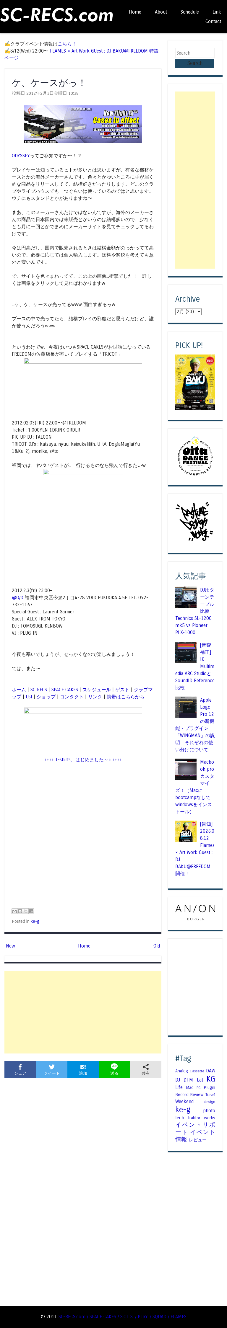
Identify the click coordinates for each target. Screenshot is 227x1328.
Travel (210, 1094)
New (10, 946)
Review (197, 1094)
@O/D (17, 597)
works (209, 1117)
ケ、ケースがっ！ (49, 82)
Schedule (190, 12)
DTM (188, 1080)
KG (211, 1079)
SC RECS (38, 689)
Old (156, 946)
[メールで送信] (14, 911)
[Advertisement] (82, 1012)
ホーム (19, 689)
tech (179, 1117)
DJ (177, 1080)
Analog (181, 1071)
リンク (95, 697)
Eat (200, 1080)
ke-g (35, 921)
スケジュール (96, 689)
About (161, 12)
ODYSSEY (21, 156)
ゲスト (122, 689)
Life (179, 1087)
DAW (210, 1071)
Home (135, 12)
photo (209, 1110)
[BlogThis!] (20, 911)
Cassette (197, 1071)
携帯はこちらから (126, 697)
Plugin (209, 1087)
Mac (189, 1087)
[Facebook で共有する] (31, 911)
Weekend (184, 1101)
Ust (29, 697)
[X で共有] (26, 911)
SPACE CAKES (64, 689)
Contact (213, 21)
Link (217, 12)
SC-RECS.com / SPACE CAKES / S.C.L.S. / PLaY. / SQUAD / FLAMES (123, 1316)
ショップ (46, 697)
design (209, 1102)
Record (182, 1094)
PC (199, 1087)
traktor (194, 1117)
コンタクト (72, 697)
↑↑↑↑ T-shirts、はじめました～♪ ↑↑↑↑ (83, 759)
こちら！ (67, 44)
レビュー (198, 1140)
